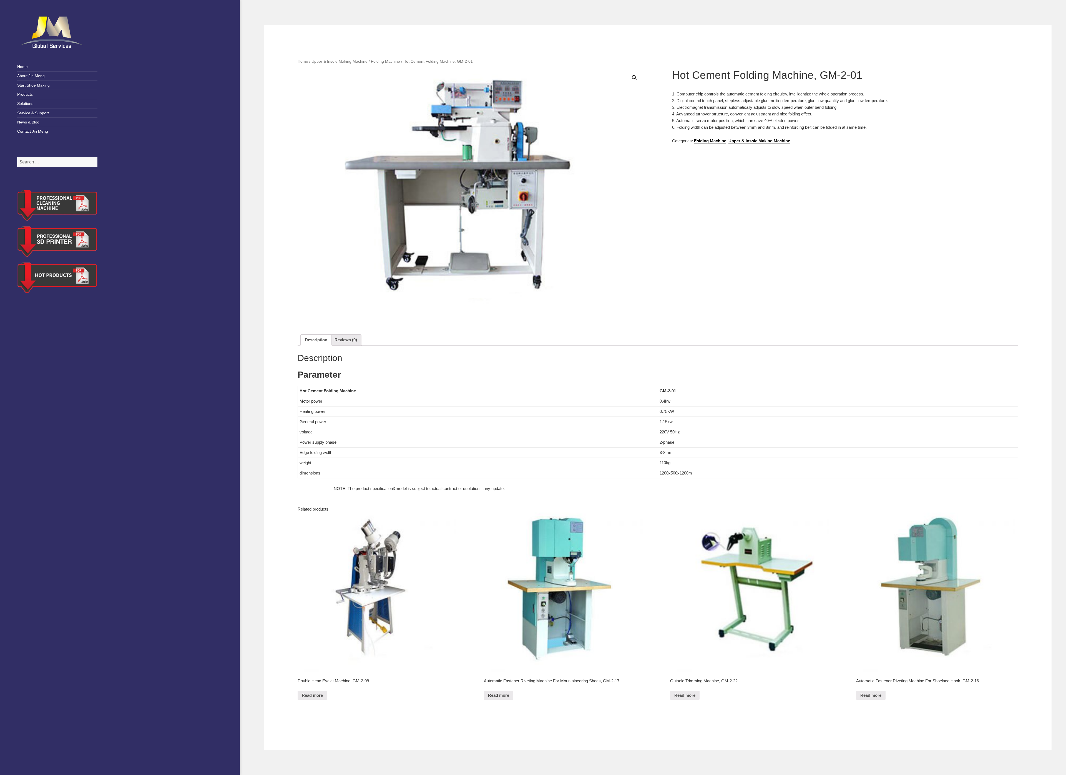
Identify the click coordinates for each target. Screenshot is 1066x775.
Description (316, 339)
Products (25, 94)
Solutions (25, 103)
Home (22, 66)
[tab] (316, 340)
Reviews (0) (346, 339)
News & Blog (28, 122)
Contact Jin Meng (32, 131)
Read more (312, 695)
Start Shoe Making (33, 85)
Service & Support (33, 113)
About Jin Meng (31, 76)
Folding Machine (385, 61)
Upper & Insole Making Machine (339, 61)
